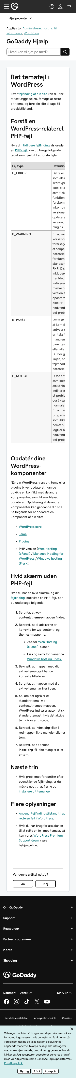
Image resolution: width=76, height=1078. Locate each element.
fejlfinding (18, 597)
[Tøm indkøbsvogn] (69, 6)
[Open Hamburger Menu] (4, 6)
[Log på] (60, 6)
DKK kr (62, 992)
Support (9, 918)
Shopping (10, 960)
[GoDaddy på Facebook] (6, 1003)
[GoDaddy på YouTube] (47, 1003)
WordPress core (30, 526)
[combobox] (33, 52)
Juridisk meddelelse (16, 1018)
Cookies (67, 1018)
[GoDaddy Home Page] (20, 975)
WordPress (31, 33)
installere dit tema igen (35, 791)
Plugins (24, 541)
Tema (23, 534)
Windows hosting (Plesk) (44, 659)
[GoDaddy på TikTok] (27, 1003)
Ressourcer (11, 928)
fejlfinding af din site (32, 93)
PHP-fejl (21, 150)
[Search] (65, 52)
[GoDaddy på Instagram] (16, 1003)
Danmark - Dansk (15, 992)
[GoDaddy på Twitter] (37, 1003)
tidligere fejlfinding (36, 145)
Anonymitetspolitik (45, 1018)
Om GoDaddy (13, 907)
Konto (7, 949)
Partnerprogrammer (17, 939)
